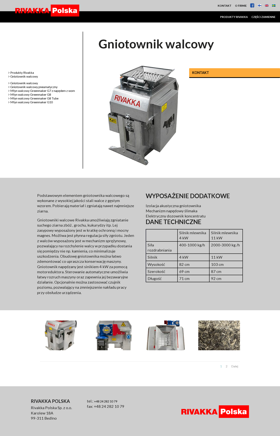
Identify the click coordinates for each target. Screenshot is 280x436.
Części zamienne (263, 16)
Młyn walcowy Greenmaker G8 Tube (34, 98)
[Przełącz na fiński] (259, 5)
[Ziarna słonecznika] (219, 350)
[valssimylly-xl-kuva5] (166, 350)
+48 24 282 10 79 (105, 401)
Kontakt (224, 5)
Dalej (234, 366)
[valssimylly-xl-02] (113, 350)
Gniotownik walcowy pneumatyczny (34, 87)
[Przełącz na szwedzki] (273, 5)
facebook (252, 5)
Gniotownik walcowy (24, 76)
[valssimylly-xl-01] (61, 350)
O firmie (241, 5)
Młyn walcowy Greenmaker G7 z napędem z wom (42, 90)
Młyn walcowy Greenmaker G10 (31, 102)
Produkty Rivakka (234, 16)
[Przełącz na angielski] (266, 5)
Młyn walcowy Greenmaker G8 (30, 94)
